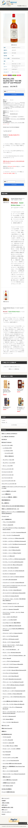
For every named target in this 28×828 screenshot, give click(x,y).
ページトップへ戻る (22, 823)
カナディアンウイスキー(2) (7, 474)
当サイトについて (5, 798)
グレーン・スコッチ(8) (8, 465)
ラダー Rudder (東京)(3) (8, 719)
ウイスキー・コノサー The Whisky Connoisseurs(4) (14, 544)
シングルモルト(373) (7, 448)
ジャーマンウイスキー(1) (7, 477)
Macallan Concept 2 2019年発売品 (7, 408)
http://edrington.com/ (14, 113)
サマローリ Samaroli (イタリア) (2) (11, 603)
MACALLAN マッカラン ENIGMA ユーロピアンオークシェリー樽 (21, 409)
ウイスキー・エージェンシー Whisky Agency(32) (13, 538)
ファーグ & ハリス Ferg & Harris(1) (10, 673)
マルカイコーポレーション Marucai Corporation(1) (14, 773)
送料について (4, 809)
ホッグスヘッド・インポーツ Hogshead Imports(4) (14, 690)
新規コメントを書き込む (14, 369)
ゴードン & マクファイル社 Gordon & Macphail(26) (14, 593)
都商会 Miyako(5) (6, 776)
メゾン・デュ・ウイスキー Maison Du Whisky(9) (13, 704)
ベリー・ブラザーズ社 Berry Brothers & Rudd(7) (13, 684)
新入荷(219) (4, 439)
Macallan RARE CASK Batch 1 (20, 390)
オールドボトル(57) (9, 453)
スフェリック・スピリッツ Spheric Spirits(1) (12, 633)
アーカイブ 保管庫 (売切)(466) (8, 792)
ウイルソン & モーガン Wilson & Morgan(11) (12, 564)
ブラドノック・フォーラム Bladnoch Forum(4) (13, 682)
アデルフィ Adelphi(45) (8, 524)
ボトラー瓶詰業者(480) (7, 519)
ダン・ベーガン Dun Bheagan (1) (11, 649)
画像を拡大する (14, 44)
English (3, 814)
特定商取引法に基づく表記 (7, 807)
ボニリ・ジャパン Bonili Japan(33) (10, 770)
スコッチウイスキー (6, 116)
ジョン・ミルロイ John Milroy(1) (10, 616)
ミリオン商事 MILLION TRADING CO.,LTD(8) (13, 701)
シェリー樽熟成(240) (6, 494)
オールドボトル (6, 117)
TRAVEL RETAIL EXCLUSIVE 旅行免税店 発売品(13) (13, 505)
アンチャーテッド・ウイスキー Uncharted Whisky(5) (14, 532)
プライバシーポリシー (6, 812)
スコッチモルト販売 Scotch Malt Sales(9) (12, 625)
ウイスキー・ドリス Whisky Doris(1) (11, 547)
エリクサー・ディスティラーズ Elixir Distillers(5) (13, 570)
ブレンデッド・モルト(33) (8, 459)
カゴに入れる (14, 94)
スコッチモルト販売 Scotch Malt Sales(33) (12, 763)
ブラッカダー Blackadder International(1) (12, 679)
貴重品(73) (4, 731)
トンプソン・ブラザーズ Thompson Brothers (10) (14, 655)
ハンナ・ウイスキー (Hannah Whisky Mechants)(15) (14, 670)
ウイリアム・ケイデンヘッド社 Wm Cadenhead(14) (14, 558)
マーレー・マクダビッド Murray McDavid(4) (12, 693)
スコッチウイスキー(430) (7, 445)
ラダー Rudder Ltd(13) (8, 785)
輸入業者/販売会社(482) (7, 734)
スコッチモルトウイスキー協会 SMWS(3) (11, 622)
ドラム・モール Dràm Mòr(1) (9, 521)
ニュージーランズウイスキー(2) (8, 480)
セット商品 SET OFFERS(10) (8, 436)
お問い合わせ (4, 805)
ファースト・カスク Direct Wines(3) (11, 676)
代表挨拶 (4, 800)
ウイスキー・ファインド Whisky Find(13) (12, 553)
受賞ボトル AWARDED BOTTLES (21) (10, 508)
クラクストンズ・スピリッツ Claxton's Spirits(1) (13, 576)
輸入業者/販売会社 (6, 122)
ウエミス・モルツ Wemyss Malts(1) (10, 567)
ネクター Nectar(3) (7, 658)
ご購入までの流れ (5, 802)
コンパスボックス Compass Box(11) (11, 595)
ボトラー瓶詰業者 (6, 118)
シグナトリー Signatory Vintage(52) (11, 609)
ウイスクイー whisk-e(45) (8, 742)
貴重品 (10, 121)
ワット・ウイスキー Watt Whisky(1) (10, 722)
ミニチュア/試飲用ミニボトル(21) (9, 491)
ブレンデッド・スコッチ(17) (9, 462)
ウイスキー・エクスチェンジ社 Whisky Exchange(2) (14, 541)
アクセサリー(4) (5, 516)
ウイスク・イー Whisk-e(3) (9, 556)
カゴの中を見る (14, 424)
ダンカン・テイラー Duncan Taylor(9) (11, 642)
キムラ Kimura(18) (7, 751)
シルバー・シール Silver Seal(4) (10, 619)
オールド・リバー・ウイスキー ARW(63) (11, 748)
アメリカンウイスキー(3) (7, 471)
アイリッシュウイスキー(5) (7, 468)
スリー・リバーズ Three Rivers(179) (11, 760)
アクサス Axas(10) (7, 736)
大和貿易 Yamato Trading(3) (9, 782)
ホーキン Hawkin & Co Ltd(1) (9, 687)
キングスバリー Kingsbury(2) (9, 573)
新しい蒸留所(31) (5, 503)
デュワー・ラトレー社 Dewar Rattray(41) (12, 652)
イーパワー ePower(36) (8, 739)
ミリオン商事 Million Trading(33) (10, 779)
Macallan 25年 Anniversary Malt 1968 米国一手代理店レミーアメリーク (7, 391)
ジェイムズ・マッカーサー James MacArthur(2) (13, 606)
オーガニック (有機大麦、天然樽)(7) (9, 497)
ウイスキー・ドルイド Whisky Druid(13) (11, 550)
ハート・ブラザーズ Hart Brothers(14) (11, 661)
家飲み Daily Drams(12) (7, 728)
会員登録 (20, 5)
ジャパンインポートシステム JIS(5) (10, 757)
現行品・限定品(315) (9, 456)
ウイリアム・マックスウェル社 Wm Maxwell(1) (13, 561)
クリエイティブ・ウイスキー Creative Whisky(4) (13, 582)
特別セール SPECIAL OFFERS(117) (9, 433)
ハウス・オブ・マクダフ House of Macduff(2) (13, 664)
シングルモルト (14, 116)
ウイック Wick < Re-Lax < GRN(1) (10, 745)
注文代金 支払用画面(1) (7, 789)
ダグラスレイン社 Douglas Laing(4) (11, 639)
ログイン (25, 5)
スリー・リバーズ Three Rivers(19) (10, 636)
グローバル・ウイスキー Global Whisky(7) (12, 590)
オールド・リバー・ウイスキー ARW (17, 122)
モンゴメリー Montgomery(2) (9, 716)
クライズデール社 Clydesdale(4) (10, 579)
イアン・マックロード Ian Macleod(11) (11, 535)
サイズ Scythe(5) (6, 754)
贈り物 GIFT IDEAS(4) (6, 442)
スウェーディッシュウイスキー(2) (9, 483)
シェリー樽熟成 (6, 121)
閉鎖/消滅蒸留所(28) (6, 500)
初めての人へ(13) (5, 725)
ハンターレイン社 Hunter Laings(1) (10, 667)
